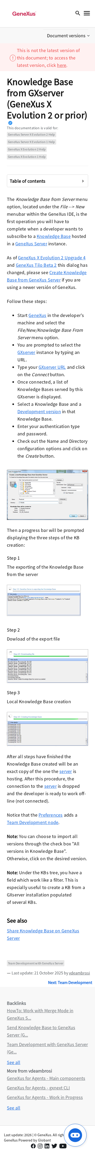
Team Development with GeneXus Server (35, 963)
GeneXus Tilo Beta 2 (36, 265)
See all (13, 1062)
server (65, 771)
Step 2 (13, 630)
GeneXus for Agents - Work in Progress (45, 1097)
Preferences (51, 815)
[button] (69, 35)
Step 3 (13, 692)
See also (17, 920)
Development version (39, 411)
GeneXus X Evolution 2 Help (27, 149)
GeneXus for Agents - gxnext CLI (38, 1088)
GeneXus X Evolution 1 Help (27, 157)
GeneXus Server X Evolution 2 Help (31, 134)
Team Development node (32, 822)
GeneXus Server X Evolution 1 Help (31, 142)
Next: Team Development (70, 982)
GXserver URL (52, 367)
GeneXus (37, 315)
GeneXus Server (31, 244)
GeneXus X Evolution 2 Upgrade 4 (52, 258)
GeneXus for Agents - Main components (46, 1078)
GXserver (26, 352)
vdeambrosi (79, 972)
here (61, 65)
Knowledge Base (54, 236)
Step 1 (13, 558)
